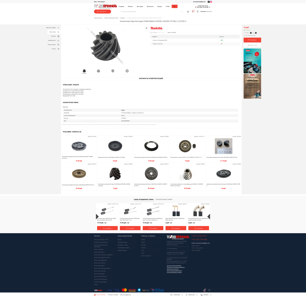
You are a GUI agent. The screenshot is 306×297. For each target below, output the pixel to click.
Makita (123, 110)
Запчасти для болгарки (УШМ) (101, 239)
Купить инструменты (146, 255)
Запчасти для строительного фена (102, 268)
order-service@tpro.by (125, 294)
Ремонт (130, 6)
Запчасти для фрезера (99, 273)
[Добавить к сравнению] (146, 28)
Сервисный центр (203, 6)
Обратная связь (101, 294)
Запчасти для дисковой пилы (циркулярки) (101, 245)
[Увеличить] (105, 46)
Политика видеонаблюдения (174, 270)
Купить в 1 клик (253, 45)
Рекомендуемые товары (123, 247)
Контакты (150, 6)
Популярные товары (122, 242)
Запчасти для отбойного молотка (102, 257)
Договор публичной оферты (174, 265)
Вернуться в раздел (51, 27)
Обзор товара (52, 32)
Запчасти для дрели (98, 249)
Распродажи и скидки (123, 245)
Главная (121, 6)
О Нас (168, 6)
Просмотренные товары (164, 199)
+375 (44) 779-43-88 (113, 294)
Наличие (54, 48)
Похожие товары (52, 44)
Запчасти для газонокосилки (101, 242)
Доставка (140, 6)
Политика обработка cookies (174, 272)
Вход (95, 1)
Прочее (96, 284)
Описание (53, 36)
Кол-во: (247, 32)
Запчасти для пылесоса (99, 263)
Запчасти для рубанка (99, 265)
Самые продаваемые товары (144, 199)
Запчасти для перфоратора (100, 260)
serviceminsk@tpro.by (199, 2)
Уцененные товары (122, 250)
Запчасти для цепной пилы (100, 276)
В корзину (253, 40)
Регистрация (101, 1)
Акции (159, 6)
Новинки (120, 239)
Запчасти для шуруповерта (100, 281)
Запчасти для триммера (100, 271)
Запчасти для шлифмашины (100, 279)
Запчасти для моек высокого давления (103, 254)
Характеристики (52, 40)
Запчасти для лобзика (99, 252)
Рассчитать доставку (250, 35)
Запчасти (103, 11)
